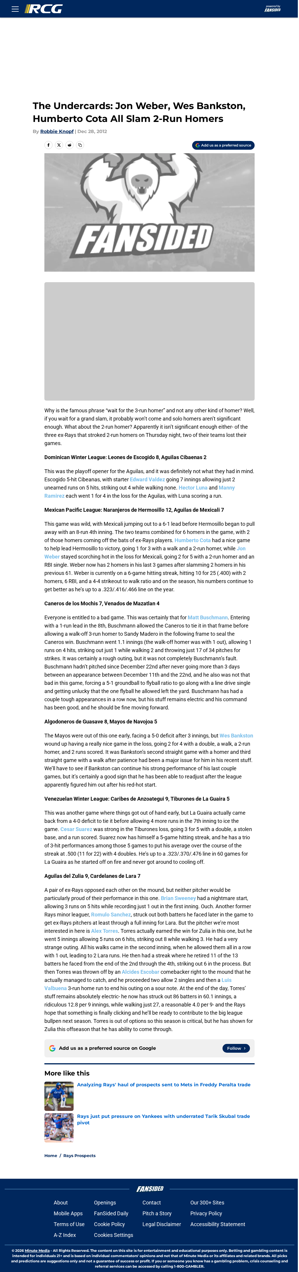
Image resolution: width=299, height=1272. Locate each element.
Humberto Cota (193, 540)
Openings (105, 1202)
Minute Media (37, 1250)
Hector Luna (193, 488)
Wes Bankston (236, 735)
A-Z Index (65, 1235)
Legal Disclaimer (161, 1224)
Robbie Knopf (57, 131)
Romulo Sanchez (111, 914)
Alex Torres (104, 931)
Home (50, 1155)
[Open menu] (15, 8)
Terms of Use (69, 1224)
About (61, 1202)
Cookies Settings (113, 1235)
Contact (151, 1202)
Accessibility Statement (217, 1224)
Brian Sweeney (178, 898)
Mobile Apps (68, 1213)
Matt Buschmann (208, 617)
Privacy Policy (206, 1213)
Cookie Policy (109, 1224)
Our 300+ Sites (207, 1202)
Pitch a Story (157, 1213)
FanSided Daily (111, 1213)
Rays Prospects (79, 1155)
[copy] (80, 145)
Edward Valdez (147, 479)
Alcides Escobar (140, 972)
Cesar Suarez (76, 829)
